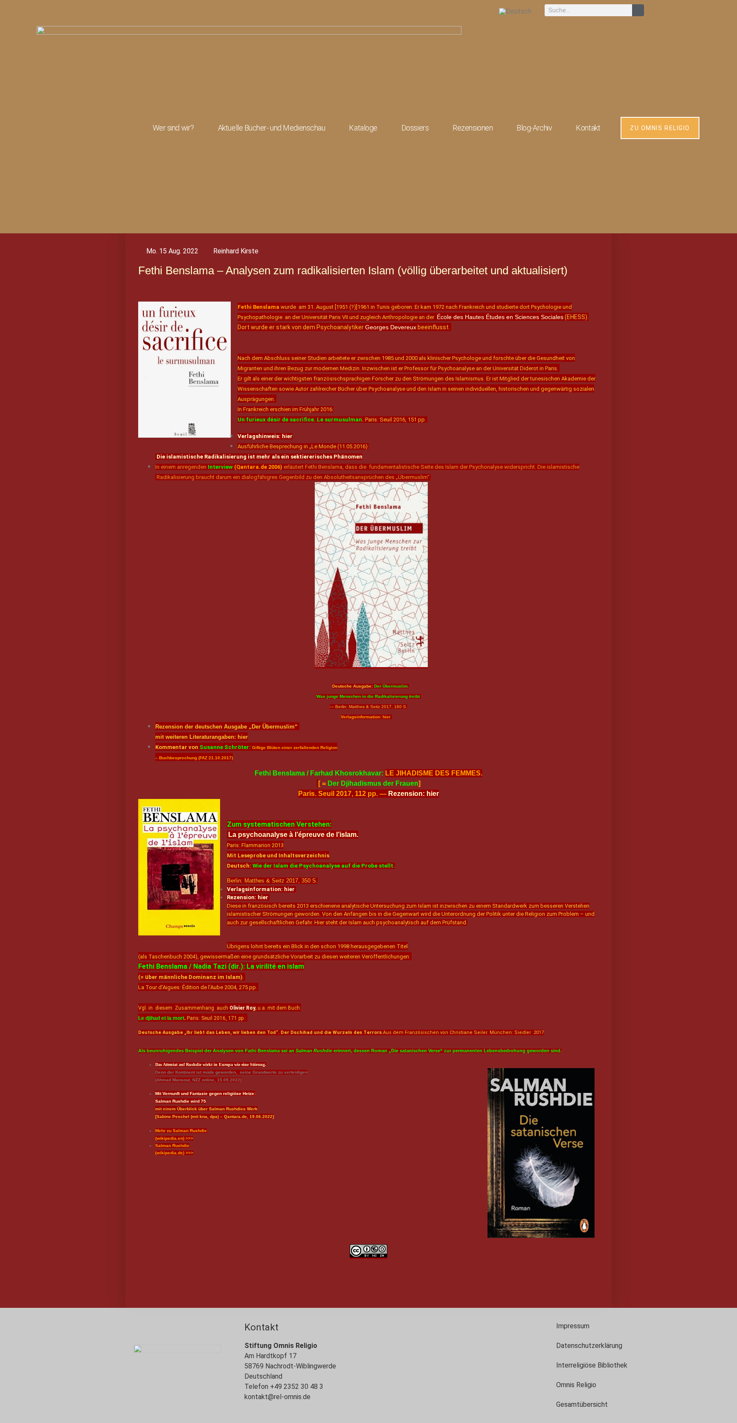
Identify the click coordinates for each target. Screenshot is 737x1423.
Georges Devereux (390, 327)
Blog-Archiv (534, 127)
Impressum (572, 1326)
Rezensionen (473, 127)
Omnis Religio (576, 1385)
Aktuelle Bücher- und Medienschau (271, 127)
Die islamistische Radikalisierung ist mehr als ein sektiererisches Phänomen (260, 456)
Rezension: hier (412, 793)
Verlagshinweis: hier (265, 436)
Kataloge (363, 127)
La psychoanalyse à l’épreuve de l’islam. (293, 834)
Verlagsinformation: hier (261, 889)
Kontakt (588, 127)
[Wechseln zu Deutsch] (515, 11)
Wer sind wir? (173, 127)
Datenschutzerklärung (589, 1346)
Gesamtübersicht (582, 1404)
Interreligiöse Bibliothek (591, 1365)
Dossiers (415, 127)
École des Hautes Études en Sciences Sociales (500, 317)
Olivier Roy (242, 1008)
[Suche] (638, 10)
